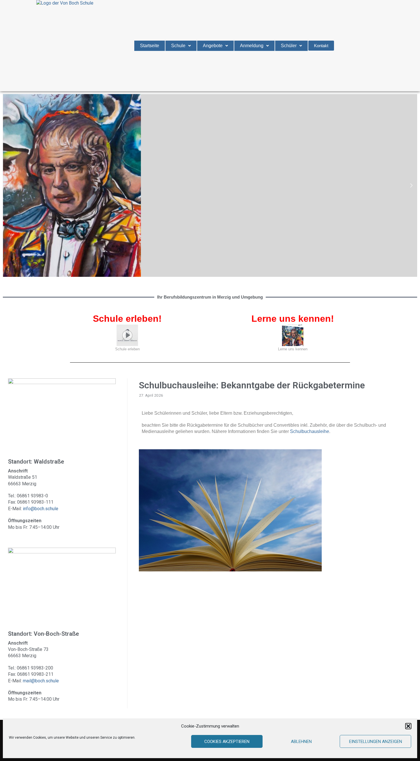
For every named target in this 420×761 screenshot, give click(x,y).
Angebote (213, 45)
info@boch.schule (40, 508)
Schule (178, 45)
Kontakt (321, 45)
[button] (408, 726)
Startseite (149, 45)
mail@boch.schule (41, 680)
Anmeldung (251, 45)
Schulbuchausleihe (309, 431)
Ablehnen (301, 741)
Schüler (289, 45)
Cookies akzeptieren (226, 741)
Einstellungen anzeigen (375, 741)
